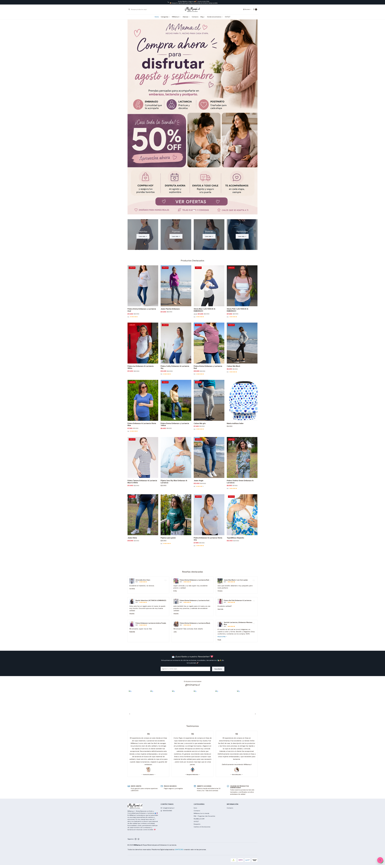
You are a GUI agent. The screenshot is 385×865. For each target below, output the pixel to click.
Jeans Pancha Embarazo (170, 185)
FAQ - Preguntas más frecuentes (204, 692)
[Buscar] (129, 9)
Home (157, 17)
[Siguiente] (254, 590)
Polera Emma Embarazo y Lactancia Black (195, 499)
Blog (202, 17)
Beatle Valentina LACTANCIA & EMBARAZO (151, 477)
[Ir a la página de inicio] (192, 9)
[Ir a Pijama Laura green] (176, 391)
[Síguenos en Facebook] (138, 715)
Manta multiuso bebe (235, 300)
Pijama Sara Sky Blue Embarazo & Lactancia (174, 358)
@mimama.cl (192, 561)
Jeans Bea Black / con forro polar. (236, 456)
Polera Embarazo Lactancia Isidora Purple (151, 499)
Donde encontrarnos (214, 17)
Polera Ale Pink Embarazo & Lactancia (237, 477)
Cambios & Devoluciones (202, 703)
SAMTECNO (179, 726)
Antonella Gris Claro (143, 456)
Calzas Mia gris (200, 300)
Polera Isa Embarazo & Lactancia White (140, 244)
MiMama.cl (175, 17)
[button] (191, 87)
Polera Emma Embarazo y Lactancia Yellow (175, 301)
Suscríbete (218, 545)
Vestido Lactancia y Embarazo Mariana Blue (238, 500)
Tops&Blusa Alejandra (235, 414)
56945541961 (167, 687)
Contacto (195, 17)
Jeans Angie (198, 357)
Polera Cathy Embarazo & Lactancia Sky (175, 244)
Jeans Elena (132, 414)
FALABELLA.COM (199, 695)
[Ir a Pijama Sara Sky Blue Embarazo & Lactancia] (176, 333)
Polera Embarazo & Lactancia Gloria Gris (208, 415)
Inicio (195, 684)
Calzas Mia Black (233, 243)
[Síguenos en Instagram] (136, 715)
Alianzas (185, 17)
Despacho (197, 700)
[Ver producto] (131, 457)
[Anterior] (130, 590)
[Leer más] (192, 55)
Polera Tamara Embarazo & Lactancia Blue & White (142, 358)
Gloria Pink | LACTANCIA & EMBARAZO (237, 186)
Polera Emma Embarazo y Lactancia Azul (142, 186)
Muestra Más (222, 513)
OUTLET (227, 17)
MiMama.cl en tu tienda (201, 690)
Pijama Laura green (168, 414)
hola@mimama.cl (168, 684)
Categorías (164, 17)
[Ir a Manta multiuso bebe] (242, 276)
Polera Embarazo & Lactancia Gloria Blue (142, 301)
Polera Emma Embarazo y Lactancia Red (208, 244)
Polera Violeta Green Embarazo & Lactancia (240, 358)
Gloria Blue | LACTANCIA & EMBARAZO (204, 186)
